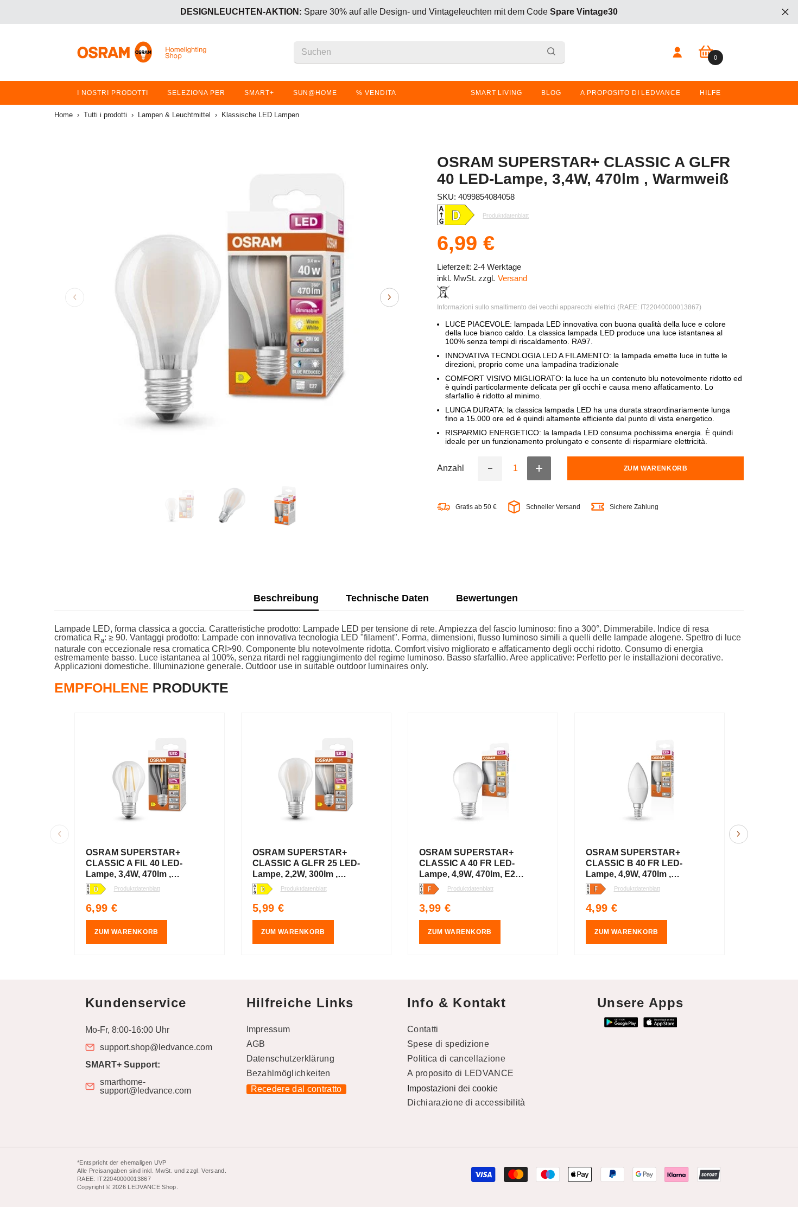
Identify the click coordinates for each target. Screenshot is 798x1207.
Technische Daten (387, 598)
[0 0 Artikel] (706, 52)
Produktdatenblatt (137, 888)
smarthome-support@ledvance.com (145, 1086)
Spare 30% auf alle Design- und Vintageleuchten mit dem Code (399, 11)
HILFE (710, 93)
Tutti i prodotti (105, 115)
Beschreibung (286, 598)
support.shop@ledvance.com (156, 1047)
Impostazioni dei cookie (452, 1088)
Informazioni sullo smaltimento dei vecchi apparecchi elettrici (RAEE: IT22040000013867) (569, 307)
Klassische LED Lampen (260, 115)
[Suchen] (429, 52)
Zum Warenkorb (656, 469)
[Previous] (74, 297)
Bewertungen (487, 598)
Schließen (785, 12)
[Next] (389, 297)
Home (63, 115)
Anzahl (450, 469)
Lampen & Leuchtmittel (174, 115)
